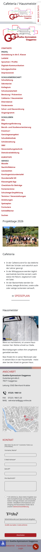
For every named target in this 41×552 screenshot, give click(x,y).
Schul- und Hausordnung (12, 109)
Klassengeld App (8, 181)
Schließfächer (7, 210)
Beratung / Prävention (11, 94)
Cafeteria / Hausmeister (12, 98)
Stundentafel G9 (8, 178)
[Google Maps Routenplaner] (20, 419)
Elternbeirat (6, 102)
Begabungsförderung (11, 123)
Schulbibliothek (8, 138)
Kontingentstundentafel (12, 174)
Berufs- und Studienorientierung (16, 127)
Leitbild (4, 58)
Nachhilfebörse (8, 167)
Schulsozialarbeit (9, 91)
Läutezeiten (6, 171)
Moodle (4, 163)
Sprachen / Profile (9, 62)
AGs (3, 120)
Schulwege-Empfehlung (12, 192)
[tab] (8, 241)
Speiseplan (6, 203)
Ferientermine (7, 189)
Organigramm (7, 112)
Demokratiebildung (10, 152)
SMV (3, 145)
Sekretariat (6, 83)
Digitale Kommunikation (12, 65)
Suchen (4, 215)
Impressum (21, 545)
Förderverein (7, 105)
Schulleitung (7, 80)
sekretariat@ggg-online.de (19, 400)
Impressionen (7, 72)
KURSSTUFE (6, 157)
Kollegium (6, 87)
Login (20, 548)
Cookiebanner (9, 545)
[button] (36, 547)
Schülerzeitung (8, 141)
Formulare (6, 207)
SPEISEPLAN (22, 296)
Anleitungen (7, 200)
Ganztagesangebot (10, 134)
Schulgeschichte (8, 69)
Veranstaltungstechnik (11, 149)
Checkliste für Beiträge (11, 185)
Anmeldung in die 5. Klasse (13, 54)
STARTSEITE (6, 48)
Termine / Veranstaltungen (13, 196)
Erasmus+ (5, 131)
